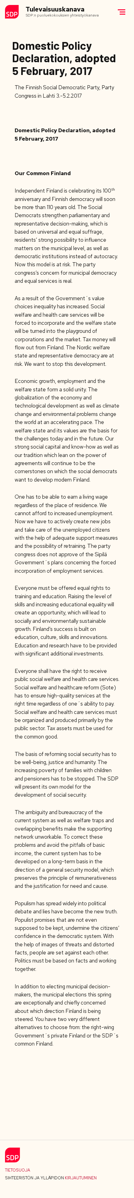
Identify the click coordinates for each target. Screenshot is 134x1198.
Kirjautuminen (81, 1178)
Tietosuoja (17, 1170)
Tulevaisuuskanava (55, 9)
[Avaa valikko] (121, 11)
